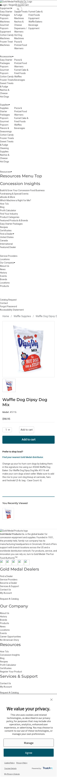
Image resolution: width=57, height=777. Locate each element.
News (3, 626)
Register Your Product (11, 671)
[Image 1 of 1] (9, 385)
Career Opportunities (10, 636)
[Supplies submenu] (9, 104)
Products (4, 623)
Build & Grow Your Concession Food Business (22, 190)
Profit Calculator (8, 210)
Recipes (4, 227)
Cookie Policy (9, 763)
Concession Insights (20, 183)
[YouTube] (21, 564)
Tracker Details (10, 768)
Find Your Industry (9, 214)
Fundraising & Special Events (14, 193)
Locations (5, 630)
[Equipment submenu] (11, 8)
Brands (3, 620)
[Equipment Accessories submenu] (12, 56)
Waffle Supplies (22, 316)
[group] (28, 349)
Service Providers (8, 579)
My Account (6, 593)
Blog (2, 207)
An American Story (9, 640)
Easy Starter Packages (11, 224)
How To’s (4, 651)
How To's (4, 203)
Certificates (6, 230)
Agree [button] (28, 753)
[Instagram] (15, 564)
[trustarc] (47, 768)
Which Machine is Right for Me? (15, 200)
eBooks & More (7, 197)
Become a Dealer (8, 583)
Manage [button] (28, 743)
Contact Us (5, 589)
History (3, 616)
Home (5, 316)
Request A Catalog (9, 599)
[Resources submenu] (11, 172)
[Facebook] (3, 564)
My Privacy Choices (12, 774)
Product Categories (9, 217)
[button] (51, 699)
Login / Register (9, 5)
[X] (9, 564)
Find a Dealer (6, 576)
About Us (4, 613)
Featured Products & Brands (14, 220)
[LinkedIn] (27, 564)
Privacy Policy (21, 763)
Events (3, 633)
